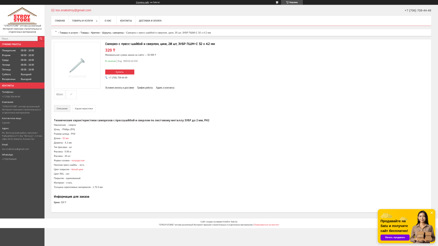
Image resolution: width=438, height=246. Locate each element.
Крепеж (95, 32)
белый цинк (77, 169)
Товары (84, 32)
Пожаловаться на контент (266, 225)
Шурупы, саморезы (113, 32)
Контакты (126, 20)
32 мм (65, 138)
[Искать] (41, 38)
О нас (108, 20)
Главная (60, 20)
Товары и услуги (82, 20)
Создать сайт (142, 2)
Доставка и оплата (150, 20)
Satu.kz (234, 222)
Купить (120, 71)
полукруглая (78, 160)
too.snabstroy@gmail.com (15, 149)
